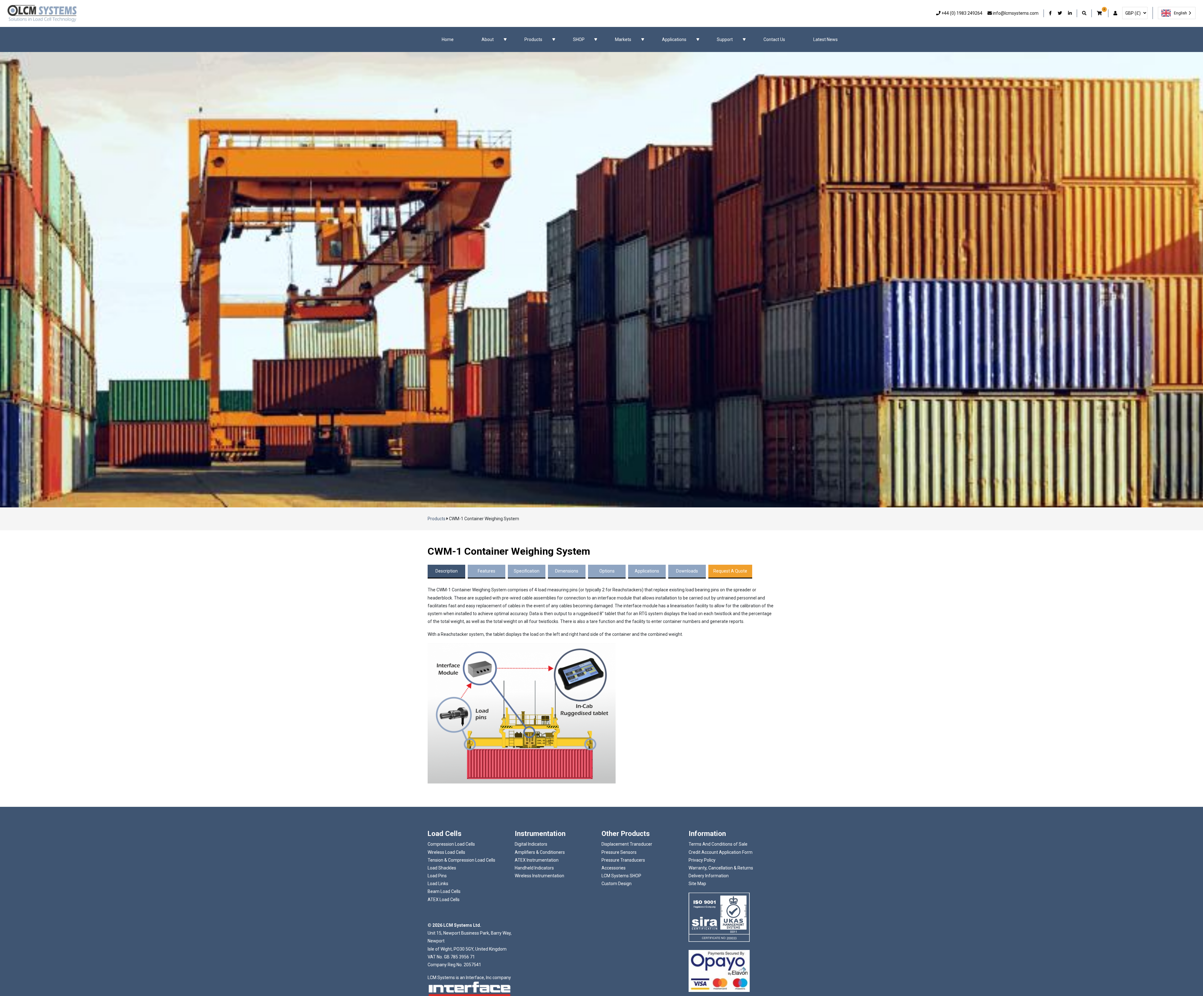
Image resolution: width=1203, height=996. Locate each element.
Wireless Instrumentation (539, 875)
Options (607, 570)
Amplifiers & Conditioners (540, 852)
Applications (674, 39)
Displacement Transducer (627, 844)
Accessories (614, 867)
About (488, 39)
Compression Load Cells (451, 844)
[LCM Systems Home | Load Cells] (42, 13)
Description (446, 570)
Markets (623, 39)
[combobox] (1176, 13)
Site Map (697, 883)
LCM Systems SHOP (621, 875)
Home (448, 39)
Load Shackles (442, 867)
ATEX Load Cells (444, 899)
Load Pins (437, 875)
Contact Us (774, 39)
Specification (526, 570)
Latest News (825, 39)
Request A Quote (730, 570)
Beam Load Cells (444, 891)
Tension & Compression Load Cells (461, 860)
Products (533, 39)
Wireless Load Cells (446, 852)
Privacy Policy (702, 860)
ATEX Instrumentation (537, 860)
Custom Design (617, 883)
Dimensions (566, 570)
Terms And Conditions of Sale (718, 844)
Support (725, 39)
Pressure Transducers (623, 860)
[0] (1100, 13)
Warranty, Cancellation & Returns (721, 867)
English (1180, 13)
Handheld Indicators (534, 867)
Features (486, 570)
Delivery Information (709, 875)
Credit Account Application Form (721, 852)
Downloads (687, 570)
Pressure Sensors (619, 852)
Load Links (438, 883)
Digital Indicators (531, 844)
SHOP (579, 39)
